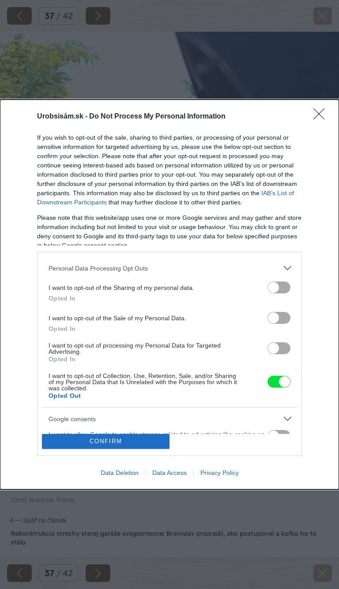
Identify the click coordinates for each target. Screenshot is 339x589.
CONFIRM (106, 441)
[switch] (278, 287)
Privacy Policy (219, 472)
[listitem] (169, 268)
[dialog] (169, 294)
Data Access (169, 472)
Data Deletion (120, 472)
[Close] (321, 116)
